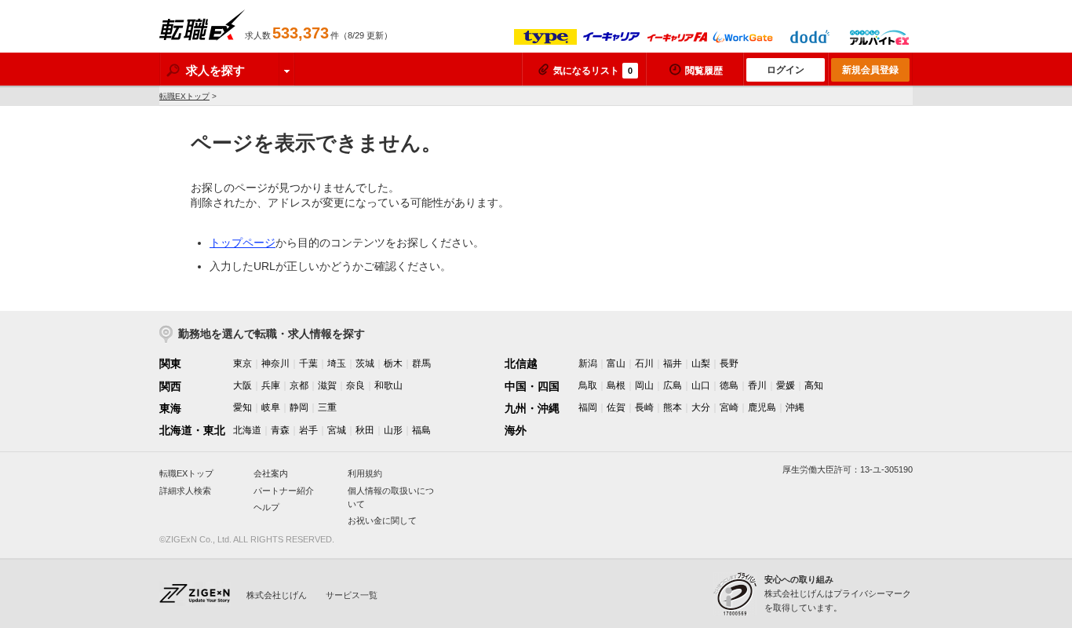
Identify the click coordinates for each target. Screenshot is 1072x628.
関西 (170, 386)
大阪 (242, 385)
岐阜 (270, 407)
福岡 (587, 407)
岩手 (308, 430)
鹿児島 (762, 407)
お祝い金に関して (382, 520)
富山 (616, 363)
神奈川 (275, 363)
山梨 (700, 363)
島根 (616, 385)
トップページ (242, 242)
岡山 (644, 385)
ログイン (785, 69)
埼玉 (336, 363)
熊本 (672, 407)
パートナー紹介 (283, 490)
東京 (242, 363)
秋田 (365, 430)
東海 (170, 408)
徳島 (729, 385)
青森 (280, 430)
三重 (327, 407)
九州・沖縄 (532, 408)
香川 (757, 385)
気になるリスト (593, 70)
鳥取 (587, 385)
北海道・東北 (192, 430)
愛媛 (785, 385)
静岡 (299, 407)
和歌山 (388, 385)
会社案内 (270, 473)
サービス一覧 (351, 595)
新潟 (587, 363)
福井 (672, 363)
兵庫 (270, 385)
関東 (170, 363)
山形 (393, 430)
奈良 (355, 385)
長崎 (644, 407)
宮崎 (729, 407)
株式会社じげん (276, 595)
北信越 (521, 363)
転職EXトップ (184, 96)
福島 (421, 430)
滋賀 (327, 385)
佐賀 (616, 407)
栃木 (393, 363)
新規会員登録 (870, 69)
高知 (813, 385)
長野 (729, 363)
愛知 (242, 407)
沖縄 (795, 407)
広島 (672, 385)
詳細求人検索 (185, 490)
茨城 (365, 363)
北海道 (247, 430)
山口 (700, 385)
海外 (516, 430)
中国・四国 (532, 386)
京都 (299, 385)
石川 (644, 363)
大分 (700, 407)
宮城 (336, 430)
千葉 (308, 363)
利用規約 (365, 473)
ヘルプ (266, 507)
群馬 (421, 363)
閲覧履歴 (704, 70)
